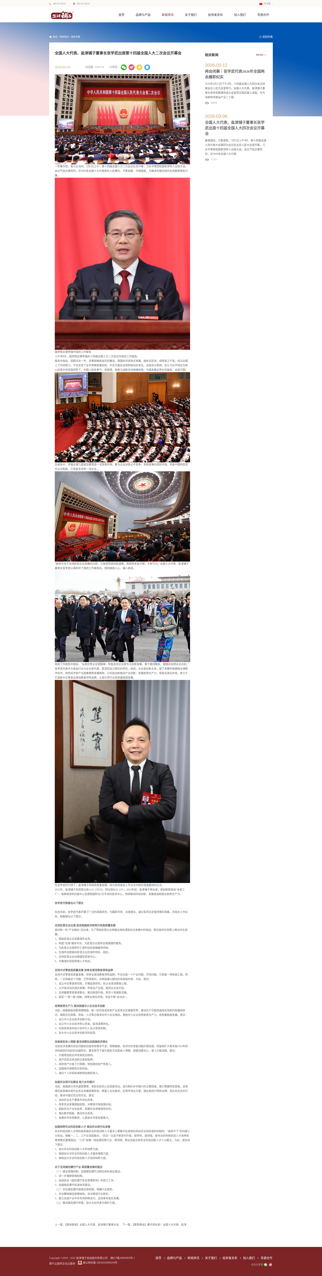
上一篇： (88, 1224)
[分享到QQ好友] (147, 67)
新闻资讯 (64, 37)
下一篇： (156, 1224)
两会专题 (75, 37)
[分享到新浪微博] (131, 67)
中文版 (267, 3)
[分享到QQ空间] (139, 67)
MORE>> (261, 55)
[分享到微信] (123, 67)
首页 (121, 14)
